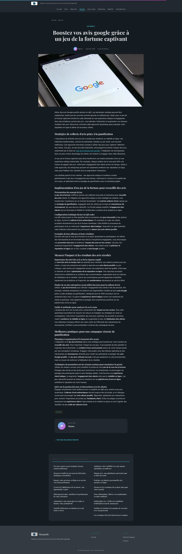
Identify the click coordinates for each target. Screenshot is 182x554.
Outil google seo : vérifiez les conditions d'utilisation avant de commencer (108, 502)
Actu (66, 9)
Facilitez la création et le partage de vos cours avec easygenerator (110, 509)
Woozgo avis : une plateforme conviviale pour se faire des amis (110, 474)
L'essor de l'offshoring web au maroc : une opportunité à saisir (69, 488)
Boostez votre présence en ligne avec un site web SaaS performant (70, 481)
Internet (82, 9)
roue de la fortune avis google (88, 151)
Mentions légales (129, 537)
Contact (125, 541)
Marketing (101, 9)
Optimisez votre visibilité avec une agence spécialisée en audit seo (109, 467)
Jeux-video (91, 9)
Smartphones (120, 9)
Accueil (59, 9)
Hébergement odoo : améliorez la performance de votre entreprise (71, 495)
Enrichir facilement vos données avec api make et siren (69, 509)
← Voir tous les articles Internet (66, 440)
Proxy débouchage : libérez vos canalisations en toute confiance (110, 495)
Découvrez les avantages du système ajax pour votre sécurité (111, 488)
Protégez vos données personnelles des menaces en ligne (108, 481)
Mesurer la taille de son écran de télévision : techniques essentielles (70, 474)
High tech (73, 9)
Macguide (44, 534)
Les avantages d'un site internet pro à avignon (111, 515)
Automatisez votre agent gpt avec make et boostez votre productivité (69, 502)
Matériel (110, 9)
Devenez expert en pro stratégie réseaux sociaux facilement (68, 467)
